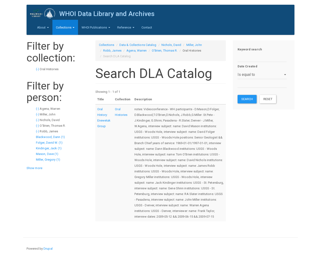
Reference (124, 27)
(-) (38, 69)
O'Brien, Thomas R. (165, 50)
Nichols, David (171, 45)
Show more (34, 168)
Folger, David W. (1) (49, 142)
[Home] (44, 13)
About (42, 27)
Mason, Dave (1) (47, 154)
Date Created (247, 66)
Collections (64, 27)
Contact (146, 27)
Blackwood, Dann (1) (50, 137)
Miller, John (194, 45)
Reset (267, 99)
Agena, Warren (136, 50)
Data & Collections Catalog (138, 45)
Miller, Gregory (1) (48, 159)
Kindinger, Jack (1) (49, 148)
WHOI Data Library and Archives (107, 14)
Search (247, 99)
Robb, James (112, 50)
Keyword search (250, 49)
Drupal (48, 248)
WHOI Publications (95, 27)
